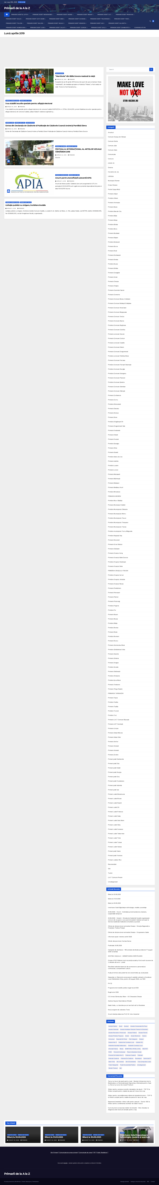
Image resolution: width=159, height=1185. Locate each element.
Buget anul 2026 (113, 992)
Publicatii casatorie (114, 1058)
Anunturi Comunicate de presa (139, 1026)
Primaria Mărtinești (114, 478)
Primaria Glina (112, 448)
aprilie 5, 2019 (11, 208)
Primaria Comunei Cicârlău (116, 329)
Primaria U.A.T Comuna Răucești (118, 719)
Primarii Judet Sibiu (56, 19)
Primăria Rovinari (113, 636)
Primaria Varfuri (113, 741)
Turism (110, 873)
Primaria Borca (113, 246)
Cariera (144, 1036)
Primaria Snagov (113, 663)
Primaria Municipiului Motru (117, 514)
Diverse (110, 167)
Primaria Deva (112, 417)
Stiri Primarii (54, 1152)
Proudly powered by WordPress (12, 1181)
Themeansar (35, 1181)
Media (121, 1048)
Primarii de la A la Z (17, 8)
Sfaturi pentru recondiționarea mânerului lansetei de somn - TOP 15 (130, 1095)
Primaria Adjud (112, 194)
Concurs (110, 159)
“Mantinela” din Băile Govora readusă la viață (75, 76)
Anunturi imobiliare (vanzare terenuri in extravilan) (134, 1029)
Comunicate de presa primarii (68, 1152)
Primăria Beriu (112, 229)
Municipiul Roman (113, 180)
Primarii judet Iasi (97, 23)
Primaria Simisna (113, 658)
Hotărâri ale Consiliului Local (126, 1042)
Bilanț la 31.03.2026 (114, 899)
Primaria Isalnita (113, 461)
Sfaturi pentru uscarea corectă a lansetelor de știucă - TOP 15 (128, 1089)
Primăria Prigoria (113, 606)
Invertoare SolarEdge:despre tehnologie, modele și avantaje (127, 907)
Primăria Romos (113, 627)
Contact (153, 1181)
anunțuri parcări (143, 1032)
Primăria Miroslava (114, 492)
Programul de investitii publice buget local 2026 (123, 988)
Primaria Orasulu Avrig (115, 553)
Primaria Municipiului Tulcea (117, 527)
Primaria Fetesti (113, 435)
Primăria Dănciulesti (114, 404)
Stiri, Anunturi (120, 1061)
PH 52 (110, 983)
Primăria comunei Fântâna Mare (118, 356)
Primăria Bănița (113, 224)
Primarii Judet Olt (104, 14)
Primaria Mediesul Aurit (115, 487)
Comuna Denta (113, 141)
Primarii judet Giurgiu (78, 27)
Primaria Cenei (112, 277)
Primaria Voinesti (113, 746)
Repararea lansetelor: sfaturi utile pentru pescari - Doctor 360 (128, 1101)
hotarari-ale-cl (113, 1042)
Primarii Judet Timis (121, 19)
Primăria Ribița (112, 623)
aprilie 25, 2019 (12, 106)
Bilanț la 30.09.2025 (114, 903)
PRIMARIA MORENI (114, 496)
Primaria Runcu (113, 641)
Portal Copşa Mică (114, 189)
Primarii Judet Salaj (13, 19)
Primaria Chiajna (113, 286)
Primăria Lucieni (113, 465)
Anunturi (111, 132)
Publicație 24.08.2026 (115, 945)
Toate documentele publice (127, 1065)
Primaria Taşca (113, 698)
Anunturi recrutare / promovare (117, 1032)
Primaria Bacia (112, 207)
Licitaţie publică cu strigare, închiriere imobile (25, 205)
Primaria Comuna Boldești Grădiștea (119, 303)
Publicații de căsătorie (127, 1058)
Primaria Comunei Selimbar (117, 386)
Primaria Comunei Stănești (116, 391)
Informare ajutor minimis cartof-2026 (120, 937)
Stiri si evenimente (131, 1061)
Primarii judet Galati (57, 27)
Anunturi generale (113, 1029)
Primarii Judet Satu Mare (35, 19)
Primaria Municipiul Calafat (116, 505)
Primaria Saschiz (113, 654)
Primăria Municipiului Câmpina (117, 509)
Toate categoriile (113, 1065)
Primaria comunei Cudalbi (12, 100)
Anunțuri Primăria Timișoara (116, 1036)
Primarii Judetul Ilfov (19, 14)
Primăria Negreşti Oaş (115, 535)
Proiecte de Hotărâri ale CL (116, 1055)
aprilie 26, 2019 (62, 79)
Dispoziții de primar (121, 1039)
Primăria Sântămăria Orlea (116, 649)
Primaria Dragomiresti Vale (116, 426)
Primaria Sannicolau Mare (116, 645)
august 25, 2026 (14, 1140)
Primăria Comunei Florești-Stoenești (119, 365)
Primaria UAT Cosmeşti (115, 724)
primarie (72, 79)
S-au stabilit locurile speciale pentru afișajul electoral (28, 103)
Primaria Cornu (113, 400)
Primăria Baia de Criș (114, 211)
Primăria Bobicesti (114, 242)
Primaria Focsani (113, 439)
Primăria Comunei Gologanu (117, 373)
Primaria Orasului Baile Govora (118, 557)
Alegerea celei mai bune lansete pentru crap (122, 1110)
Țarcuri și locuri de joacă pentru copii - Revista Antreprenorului (128, 1081)
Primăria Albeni (10, 122)
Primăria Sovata (113, 667)
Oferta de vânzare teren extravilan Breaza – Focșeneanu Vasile (128, 932)
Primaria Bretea (113, 259)
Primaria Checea (113, 281)
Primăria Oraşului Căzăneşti (117, 562)
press (137, 1140)
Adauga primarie (124, 1181)
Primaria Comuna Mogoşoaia (117, 312)
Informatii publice (113, 1048)
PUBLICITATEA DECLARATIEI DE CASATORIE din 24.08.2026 (128, 973)
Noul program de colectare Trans (119, 1010)
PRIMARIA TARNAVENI (115, 693)
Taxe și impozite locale (144, 1061)
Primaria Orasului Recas (115, 584)
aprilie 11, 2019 (61, 181)
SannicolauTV (147, 1058)
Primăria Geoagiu (113, 443)
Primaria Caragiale (114, 273)
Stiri (109, 868)
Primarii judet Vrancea (77, 23)
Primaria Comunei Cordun (116, 338)
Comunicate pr (140, 27)
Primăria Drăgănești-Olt (115, 422)
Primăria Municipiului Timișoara (118, 522)
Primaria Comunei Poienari (116, 378)
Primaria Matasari (113, 483)
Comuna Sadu (112, 150)
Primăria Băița (112, 216)
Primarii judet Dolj (98, 27)
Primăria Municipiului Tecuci (117, 518)
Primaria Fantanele (114, 430)
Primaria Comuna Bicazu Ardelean (119, 299)
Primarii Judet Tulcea (14, 23)
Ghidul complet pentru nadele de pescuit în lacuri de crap (126, 1091)
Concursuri (111, 1039)
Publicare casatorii (131, 1055)
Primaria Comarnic (114, 294)
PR (94, 1152)
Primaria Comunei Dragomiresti (118, 351)
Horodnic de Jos (113, 172)
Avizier (127, 1036)
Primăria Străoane (114, 676)
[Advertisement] (79, 49)
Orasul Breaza (112, 185)
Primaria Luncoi (113, 470)
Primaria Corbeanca (114, 395)
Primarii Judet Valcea (35, 23)
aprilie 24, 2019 (12, 128)
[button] (150, 21)
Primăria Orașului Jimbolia (116, 579)
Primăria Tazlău (113, 702)
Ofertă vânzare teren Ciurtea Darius (119, 941)
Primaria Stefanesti (114, 671)
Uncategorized (59, 73)
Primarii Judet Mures (65, 14)
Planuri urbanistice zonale (134, 1052)
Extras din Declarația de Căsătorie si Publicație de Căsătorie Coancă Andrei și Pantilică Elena (46, 126)
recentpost (138, 1058)
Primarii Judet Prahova (125, 14)
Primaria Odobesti (113, 549)
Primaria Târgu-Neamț (115, 689)
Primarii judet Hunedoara (16, 27)
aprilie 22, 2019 (62, 155)
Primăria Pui (112, 610)
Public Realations (102, 1152)
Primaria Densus (113, 413)
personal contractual (119, 1052)
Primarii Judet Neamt (85, 14)
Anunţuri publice (132, 1032)
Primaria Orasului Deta (115, 566)
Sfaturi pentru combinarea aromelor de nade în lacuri (125, 1103)
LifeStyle (111, 176)
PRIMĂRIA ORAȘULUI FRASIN (118, 570)
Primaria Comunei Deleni (116, 347)
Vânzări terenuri (113, 1068)
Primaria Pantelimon (114, 588)
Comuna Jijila (112, 145)
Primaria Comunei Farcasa (116, 360)
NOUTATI (145, 1048)
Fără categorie (133, 1039)
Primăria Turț (112, 715)
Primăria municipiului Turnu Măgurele (120, 531)
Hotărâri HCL (139, 1042)
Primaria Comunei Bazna (62, 175)
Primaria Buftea (113, 268)
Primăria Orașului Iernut (115, 575)
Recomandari (112, 864)
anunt (120, 1026)
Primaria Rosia (112, 632)
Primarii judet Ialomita (117, 23)
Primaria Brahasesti (114, 255)
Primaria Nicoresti (113, 540)
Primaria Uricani (113, 728)
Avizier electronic (135, 1036)
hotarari (141, 1039)
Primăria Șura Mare (114, 680)
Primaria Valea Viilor (114, 737)
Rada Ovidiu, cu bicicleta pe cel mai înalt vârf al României (126, 1005)
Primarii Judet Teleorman (100, 19)
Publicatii (140, 1055)
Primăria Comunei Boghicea (117, 325)
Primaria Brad (112, 251)
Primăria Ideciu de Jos (115, 457)
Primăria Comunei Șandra (116, 382)
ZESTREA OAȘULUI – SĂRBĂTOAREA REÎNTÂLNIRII (125, 956)
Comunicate (112, 154)
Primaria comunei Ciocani (116, 334)
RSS (148, 1181)
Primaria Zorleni (113, 755)
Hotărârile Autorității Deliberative (117, 1045)
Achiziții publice (113, 1026)
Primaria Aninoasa (114, 202)
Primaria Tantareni (60, 146)
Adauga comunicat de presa (138, 1181)
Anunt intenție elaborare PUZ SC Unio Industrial (123, 1014)
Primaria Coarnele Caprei (116, 290)
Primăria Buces (113, 264)
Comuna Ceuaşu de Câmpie (117, 137)
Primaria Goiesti (113, 452)
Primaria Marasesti (114, 474)
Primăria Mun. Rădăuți (115, 500)
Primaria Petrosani (114, 592)
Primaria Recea (113, 619)
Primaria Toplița (113, 706)
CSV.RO (65, 1163)
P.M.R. (110, 1052)
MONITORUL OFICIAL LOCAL (133, 1048)
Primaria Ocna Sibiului (115, 544)
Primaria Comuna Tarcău (116, 316)
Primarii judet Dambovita (120, 27)
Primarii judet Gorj (37, 27)
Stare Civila (112, 1061)
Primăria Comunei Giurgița (116, 369)
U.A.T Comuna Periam (115, 877)
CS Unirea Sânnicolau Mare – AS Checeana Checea (125, 996)
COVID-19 (111, 163)
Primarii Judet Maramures (42, 14)
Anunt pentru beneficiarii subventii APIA (73, 178)
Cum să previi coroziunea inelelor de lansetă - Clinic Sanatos (127, 1108)
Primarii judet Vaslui (56, 23)
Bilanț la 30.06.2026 (114, 894)
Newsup (28, 1181)
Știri (121, 1068)
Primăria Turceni (113, 711)
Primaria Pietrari (113, 597)
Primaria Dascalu (113, 408)
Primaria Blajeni (113, 237)
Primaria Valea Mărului (115, 733)
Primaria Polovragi (114, 601)
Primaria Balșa (112, 220)
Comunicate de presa (85, 1152)
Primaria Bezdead (113, 233)
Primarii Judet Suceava (77, 19)
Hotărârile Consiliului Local (135, 1045)
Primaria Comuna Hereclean (117, 308)
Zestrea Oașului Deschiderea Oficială (120, 1001)
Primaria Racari (113, 614)
